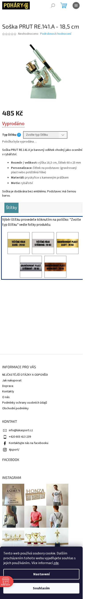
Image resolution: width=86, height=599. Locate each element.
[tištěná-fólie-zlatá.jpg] (18, 243)
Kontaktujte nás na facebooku (28, 443)
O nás (6, 397)
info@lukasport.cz (21, 430)
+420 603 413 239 (20, 437)
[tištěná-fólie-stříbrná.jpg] (43, 243)
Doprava (7, 386)
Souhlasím (41, 588)
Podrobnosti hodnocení (55, 34)
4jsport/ (14, 449)
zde (56, 563)
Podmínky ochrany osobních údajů (24, 403)
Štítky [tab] (11, 208)
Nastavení (41, 574)
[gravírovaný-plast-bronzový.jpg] (55, 267)
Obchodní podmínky (15, 408)
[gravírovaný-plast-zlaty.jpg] (67, 243)
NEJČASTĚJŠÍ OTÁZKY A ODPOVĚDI (25, 375)
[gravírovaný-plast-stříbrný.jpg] (31, 267)
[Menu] (76, 5)
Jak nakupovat (11, 380)
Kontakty (8, 391)
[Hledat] (53, 5)
